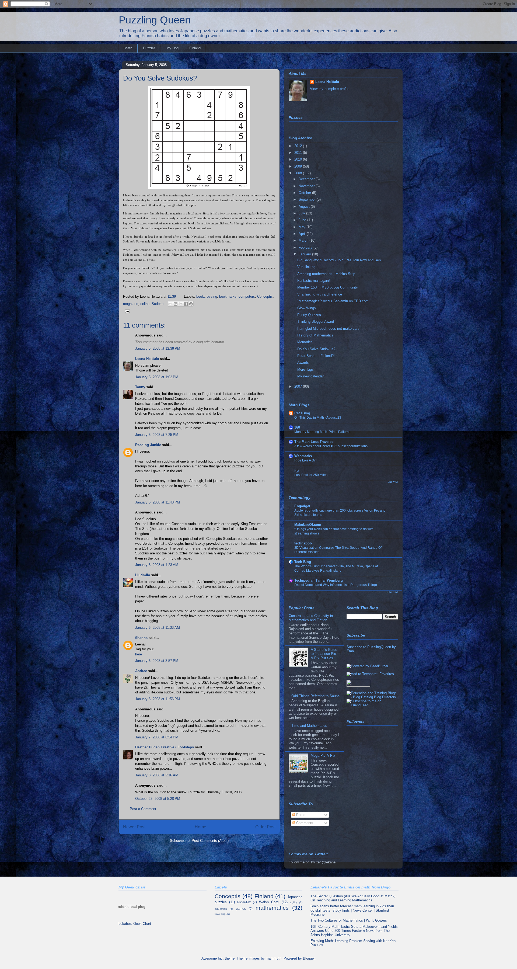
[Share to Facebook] (185, 304)
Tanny (140, 387)
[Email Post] (126, 311)
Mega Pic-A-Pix (323, 755)
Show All (392, 481)
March (304, 240)
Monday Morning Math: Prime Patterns (322, 432)
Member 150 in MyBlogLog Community (327, 287)
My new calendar (310, 376)
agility (293, 902)
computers (247, 296)
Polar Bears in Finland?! (316, 356)
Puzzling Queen (155, 20)
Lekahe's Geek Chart (134, 924)
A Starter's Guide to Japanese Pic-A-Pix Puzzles (324, 654)
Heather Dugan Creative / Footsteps (164, 747)
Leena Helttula (147, 359)
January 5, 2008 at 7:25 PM (156, 435)
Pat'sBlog (302, 413)
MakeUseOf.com (307, 525)
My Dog (172, 48)
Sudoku (157, 304)
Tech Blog (302, 562)
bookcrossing (206, 296)
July (302, 213)
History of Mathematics (315, 335)
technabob (303, 543)
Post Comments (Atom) (210, 841)
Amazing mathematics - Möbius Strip (326, 274)
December (307, 179)
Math (128, 48)
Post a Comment (143, 809)
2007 (298, 386)
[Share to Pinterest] (191, 304)
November (307, 186)
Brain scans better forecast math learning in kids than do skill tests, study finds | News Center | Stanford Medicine (352, 910)
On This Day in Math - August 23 (317, 417)
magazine (130, 304)
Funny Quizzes (309, 315)
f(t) (296, 470)
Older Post (265, 827)
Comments (304, 823)
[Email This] (170, 304)
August (305, 206)
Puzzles (149, 48)
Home (200, 827)
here (138, 654)
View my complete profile (329, 89)
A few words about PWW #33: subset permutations (331, 446)
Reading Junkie (148, 445)
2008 (298, 173)
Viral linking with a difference (319, 294)
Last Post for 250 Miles (310, 475)
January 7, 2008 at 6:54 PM (156, 737)
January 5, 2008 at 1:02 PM (156, 377)
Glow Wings (306, 308)
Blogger (309, 958)
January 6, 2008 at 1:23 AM (156, 565)
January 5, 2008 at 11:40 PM (157, 502)
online (144, 304)
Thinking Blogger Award (315, 321)
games (241, 908)
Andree (141, 671)
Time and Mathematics (309, 726)
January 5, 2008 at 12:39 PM (157, 348)
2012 (298, 146)
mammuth (273, 958)
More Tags (305, 369)
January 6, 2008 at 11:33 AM (157, 628)
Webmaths (303, 456)
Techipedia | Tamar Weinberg (318, 580)
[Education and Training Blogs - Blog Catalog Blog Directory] (372, 697)
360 (297, 427)
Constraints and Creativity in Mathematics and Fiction (311, 618)
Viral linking (306, 267)
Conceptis (265, 296)
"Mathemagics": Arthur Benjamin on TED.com (333, 301)
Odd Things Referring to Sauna (315, 696)
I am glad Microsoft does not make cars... (330, 329)
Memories (305, 342)
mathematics (272, 908)
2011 (298, 153)
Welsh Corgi (269, 902)
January (305, 254)
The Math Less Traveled (314, 442)
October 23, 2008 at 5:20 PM (157, 799)
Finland (195, 48)
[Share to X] (180, 304)
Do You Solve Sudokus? (160, 78)
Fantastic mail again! (313, 281)
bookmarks (227, 296)
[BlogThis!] (175, 304)
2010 (298, 159)
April (303, 234)
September (308, 199)
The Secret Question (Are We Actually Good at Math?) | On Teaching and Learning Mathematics (353, 898)
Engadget (302, 506)
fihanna (141, 638)
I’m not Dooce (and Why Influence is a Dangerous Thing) (335, 585)
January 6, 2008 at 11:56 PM (157, 699)
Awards (303, 362)
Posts (300, 815)
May (302, 227)
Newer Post (134, 827)
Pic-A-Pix (244, 902)
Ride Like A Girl (305, 460)
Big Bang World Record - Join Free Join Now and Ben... (340, 260)
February (306, 247)
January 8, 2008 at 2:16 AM (156, 775)
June (303, 220)
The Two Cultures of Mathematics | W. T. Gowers (348, 920)
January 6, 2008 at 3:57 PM (156, 661)
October (305, 193)
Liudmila (142, 575)
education (221, 908)
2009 (298, 166)
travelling (220, 913)
